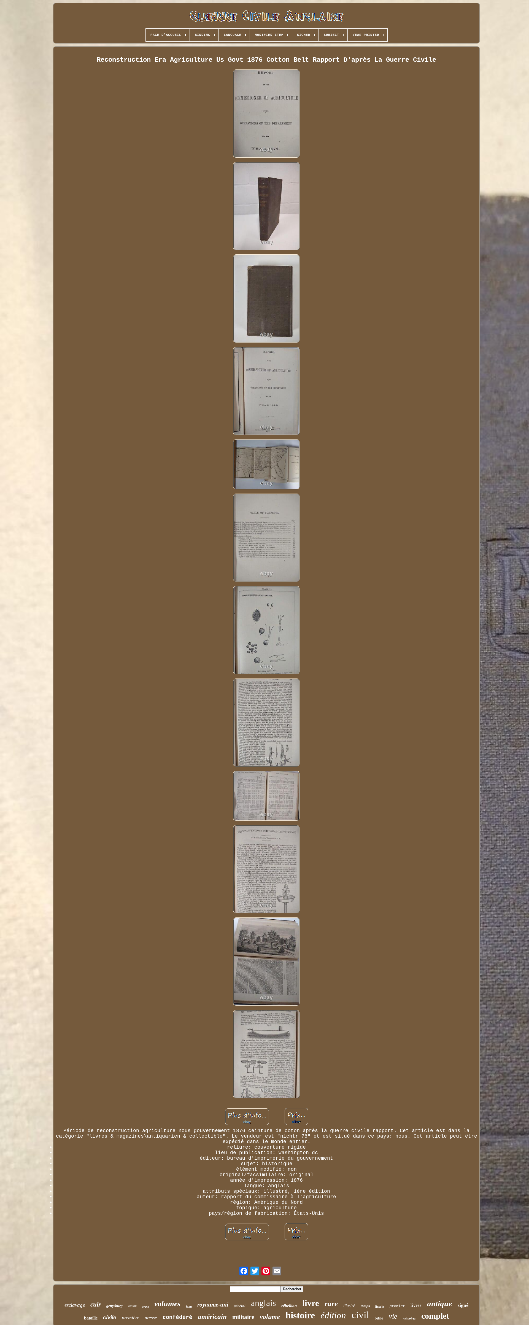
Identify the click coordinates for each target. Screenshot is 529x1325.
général (239, 1306)
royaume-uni (212, 1304)
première (130, 1317)
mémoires (409, 1318)
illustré (349, 1305)
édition (333, 1315)
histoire (300, 1315)
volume (270, 1316)
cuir (95, 1304)
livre (310, 1303)
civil (360, 1315)
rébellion (289, 1306)
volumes (167, 1303)
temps (365, 1306)
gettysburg (114, 1306)
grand (145, 1306)
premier (397, 1306)
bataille (91, 1318)
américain (212, 1316)
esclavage (74, 1305)
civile (109, 1317)
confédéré (177, 1317)
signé (463, 1305)
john (189, 1306)
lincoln (379, 1306)
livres (416, 1305)
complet (435, 1315)
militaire (243, 1316)
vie (393, 1316)
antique (439, 1303)
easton (132, 1306)
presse (151, 1317)
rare (331, 1304)
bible (379, 1318)
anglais (263, 1303)
